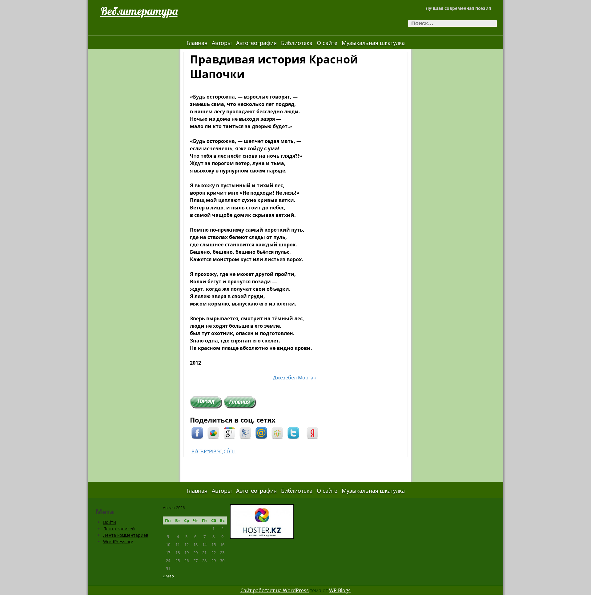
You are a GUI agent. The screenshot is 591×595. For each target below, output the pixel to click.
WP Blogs (340, 590)
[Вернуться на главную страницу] (240, 401)
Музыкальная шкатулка (373, 43)
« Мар (168, 576)
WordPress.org (118, 541)
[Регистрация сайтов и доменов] (262, 521)
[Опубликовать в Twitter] (293, 432)
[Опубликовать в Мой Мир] (261, 432)
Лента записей (119, 529)
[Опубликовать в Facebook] (197, 432)
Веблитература (139, 11)
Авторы (222, 43)
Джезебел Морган (294, 377)
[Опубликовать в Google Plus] (229, 432)
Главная (197, 43)
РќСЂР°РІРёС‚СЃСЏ (213, 451)
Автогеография (256, 43)
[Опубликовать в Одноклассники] (277, 432)
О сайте (327, 43)
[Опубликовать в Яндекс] (312, 432)
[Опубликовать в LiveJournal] (245, 432)
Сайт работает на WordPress (274, 590)
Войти (109, 522)
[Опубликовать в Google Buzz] (213, 432)
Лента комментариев (125, 535)
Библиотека (296, 43)
